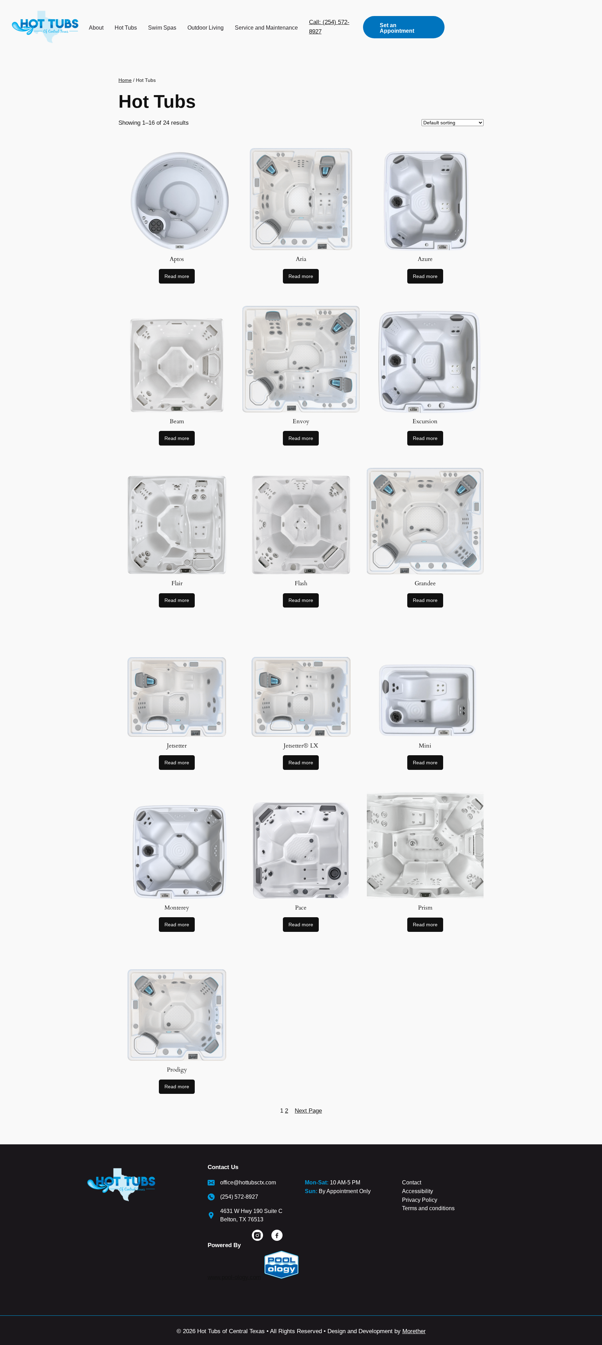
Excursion (425, 421)
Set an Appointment (397, 28)
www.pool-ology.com (234, 1277)
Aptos (177, 259)
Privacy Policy (419, 1200)
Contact (411, 1182)
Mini (425, 746)
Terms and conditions (428, 1208)
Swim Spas (162, 28)
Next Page (308, 1110)
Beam (177, 421)
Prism (425, 908)
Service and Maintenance (266, 28)
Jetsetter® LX (301, 746)
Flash (301, 583)
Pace (301, 908)
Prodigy (177, 1070)
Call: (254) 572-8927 (329, 26)
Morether (414, 1331)
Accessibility (417, 1191)
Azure (425, 259)
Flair (177, 583)
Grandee (425, 583)
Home (125, 80)
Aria (301, 259)
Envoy (301, 421)
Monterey (176, 908)
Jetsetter (177, 746)
